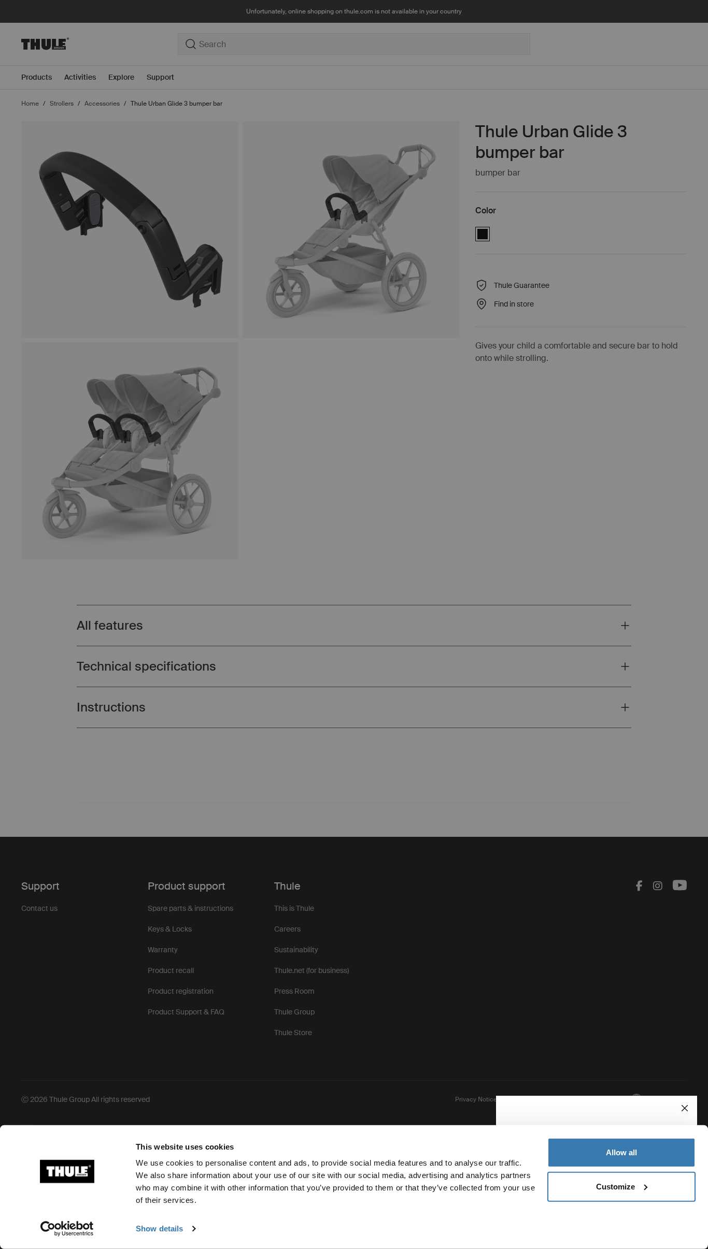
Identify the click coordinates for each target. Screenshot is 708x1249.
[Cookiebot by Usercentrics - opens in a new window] (67, 1229)
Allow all (621, 1152)
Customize (615, 1186)
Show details (159, 1228)
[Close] (684, 1108)
